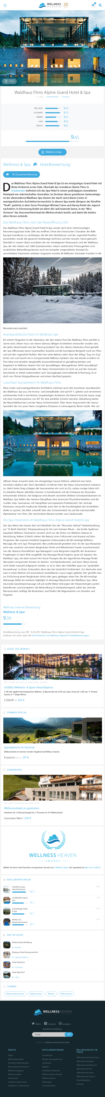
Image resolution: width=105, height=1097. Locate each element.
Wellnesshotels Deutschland (88, 1057)
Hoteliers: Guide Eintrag (17, 1082)
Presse (10, 1055)
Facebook (51, 1024)
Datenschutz (24, 1086)
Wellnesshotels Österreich (87, 1065)
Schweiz (66, 97)
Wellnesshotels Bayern (85, 1061)
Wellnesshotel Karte (16, 1059)
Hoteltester (46, 1063)
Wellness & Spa (53, 152)
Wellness (51, 994)
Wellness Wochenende (15, 994)
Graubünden (52, 97)
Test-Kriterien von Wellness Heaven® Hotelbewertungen (61, 635)
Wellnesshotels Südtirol (86, 1076)
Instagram (66, 1024)
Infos (11, 81)
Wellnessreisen (66, 994)
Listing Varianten (49, 1086)
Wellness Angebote (16, 1070)
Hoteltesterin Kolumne (51, 1070)
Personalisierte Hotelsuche (18, 1067)
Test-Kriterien (47, 1055)
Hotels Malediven (83, 1080)
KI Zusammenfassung (24, 174)
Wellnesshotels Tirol (84, 1069)
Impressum (12, 1086)
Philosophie (47, 1082)
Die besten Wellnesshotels (18, 1063)
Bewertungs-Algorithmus (52, 1059)
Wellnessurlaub (36, 994)
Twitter (38, 1024)
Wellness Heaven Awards (52, 1074)
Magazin (45, 1067)
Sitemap (80, 1084)
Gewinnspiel (13, 1078)
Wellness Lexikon (14, 1074)
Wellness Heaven (49, 1078)
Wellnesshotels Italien (85, 1073)
